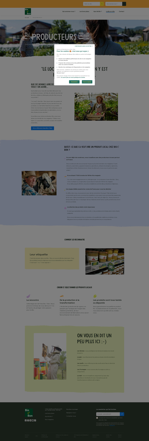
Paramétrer (74, 82)
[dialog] (74, 64)
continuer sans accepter (83, 46)
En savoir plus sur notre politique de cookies (73, 77)
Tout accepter (87, 82)
